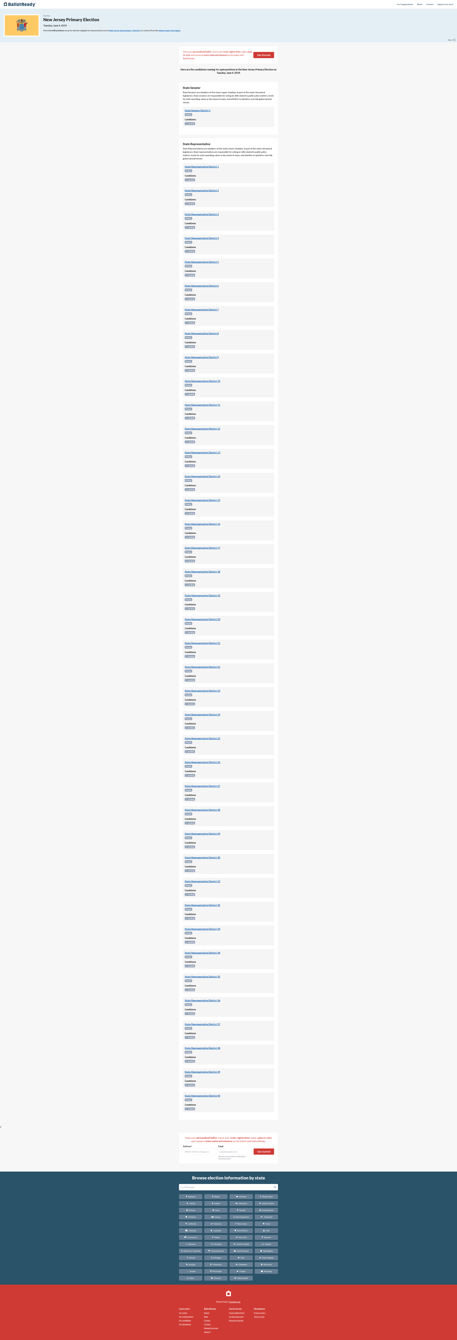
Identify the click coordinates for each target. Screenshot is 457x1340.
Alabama (190, 1196)
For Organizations (405, 4)
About (419, 4)
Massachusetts (216, 1251)
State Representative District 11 (202, 404)
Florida (190, 1258)
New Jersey (241, 1224)
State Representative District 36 (202, 1000)
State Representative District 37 (202, 1024)
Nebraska (241, 1203)
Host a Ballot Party (237, 1313)
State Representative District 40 (202, 1095)
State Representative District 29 (202, 833)
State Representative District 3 (202, 214)
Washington (266, 1251)
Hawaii (190, 1271)
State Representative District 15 (202, 500)
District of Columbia (190, 1251)
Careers (207, 1320)
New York (241, 1237)
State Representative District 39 (202, 1071)
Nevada (241, 1210)
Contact (430, 4)
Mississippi (216, 1271)
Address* (187, 1146)
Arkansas (191, 1217)
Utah (266, 1230)
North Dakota (241, 1251)
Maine (216, 1237)
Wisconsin (266, 1264)
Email (220, 1146)
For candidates (185, 1320)
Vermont (266, 1237)
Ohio (241, 1258)
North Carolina (241, 1244)
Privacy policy (260, 1313)
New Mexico (241, 1230)
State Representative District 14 (202, 476)
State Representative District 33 (202, 929)
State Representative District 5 (202, 261)
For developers (185, 1324)
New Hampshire (241, 1217)
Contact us (234, 1301)
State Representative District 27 (202, 786)
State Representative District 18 (202, 571)
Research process (211, 1328)
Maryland (216, 1244)
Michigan (216, 1258)
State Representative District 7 (202, 309)
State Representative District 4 (202, 238)
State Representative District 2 (202, 190)
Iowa (215, 1210)
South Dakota (266, 1210)
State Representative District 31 (202, 881)
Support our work (445, 4)
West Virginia (266, 1258)
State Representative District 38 (202, 1048)
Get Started (263, 55)
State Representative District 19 (202, 595)
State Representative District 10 (202, 381)
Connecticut (190, 1237)
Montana (241, 1196)
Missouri (216, 1278)
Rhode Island (266, 1196)
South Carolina (266, 1203)
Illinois (216, 1196)
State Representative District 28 (202, 809)
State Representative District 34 (202, 952)
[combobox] (199, 1151)
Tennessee (266, 1217)
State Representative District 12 (202, 428)
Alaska (190, 1203)
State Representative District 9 (202, 357)
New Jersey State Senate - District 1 (125, 30)
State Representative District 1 (202, 166)
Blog (206, 1316)
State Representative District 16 (202, 524)
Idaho (190, 1278)
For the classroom (236, 1316)
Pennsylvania (241, 1278)
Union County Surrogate (169, 30)
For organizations (186, 1316)
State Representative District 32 (202, 905)
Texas (266, 1224)
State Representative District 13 (202, 452)
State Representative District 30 (202, 857)
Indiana (216, 1203)
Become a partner (236, 1320)
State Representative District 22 (202, 666)
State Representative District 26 (202, 762)
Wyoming (266, 1271)
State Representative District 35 (202, 976)
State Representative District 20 (202, 619)
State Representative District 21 (202, 643)
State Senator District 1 (198, 110)
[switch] (452, 39)
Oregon (241, 1271)
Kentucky (215, 1224)
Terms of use (259, 1316)
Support (207, 1332)
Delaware (191, 1244)
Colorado (190, 1230)
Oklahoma (241, 1264)
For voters (183, 1313)
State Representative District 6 (202, 285)
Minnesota (216, 1264)
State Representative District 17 (202, 547)
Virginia (266, 1244)
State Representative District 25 (202, 738)
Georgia (190, 1264)
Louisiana (216, 1230)
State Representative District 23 (202, 690)
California (190, 1224)
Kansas (216, 1217)
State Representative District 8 (202, 333)
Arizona (190, 1210)
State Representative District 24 (202, 714)
